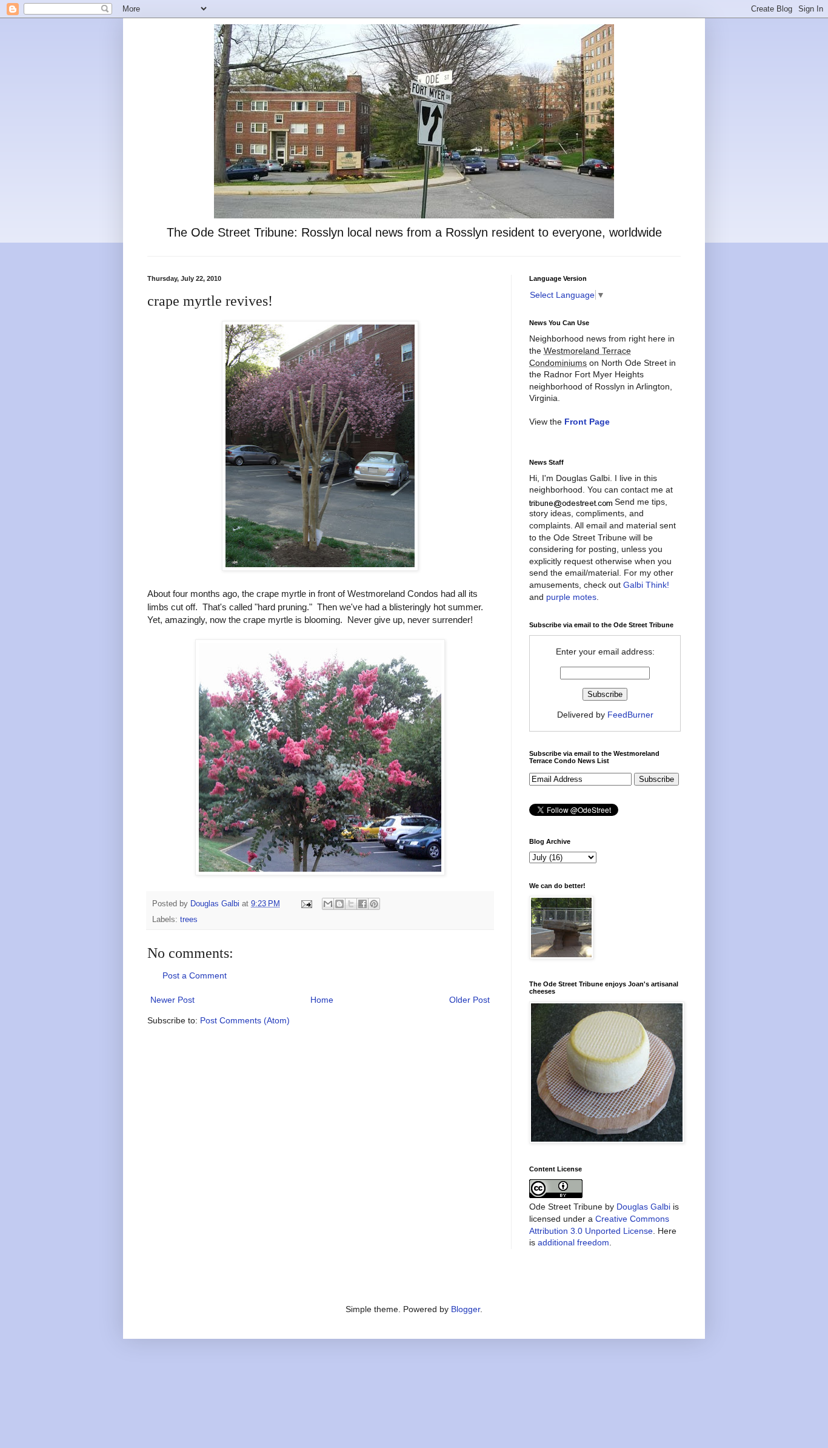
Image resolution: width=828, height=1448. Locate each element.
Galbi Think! (646, 585)
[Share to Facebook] (362, 904)
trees (189, 919)
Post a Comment (194, 975)
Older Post (469, 1000)
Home (321, 1000)
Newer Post (172, 1000)
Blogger (465, 1309)
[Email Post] (306, 904)
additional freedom (573, 1242)
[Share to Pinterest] (374, 904)
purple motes (571, 597)
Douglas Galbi (643, 1206)
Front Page (587, 421)
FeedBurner (630, 714)
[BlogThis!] (339, 904)
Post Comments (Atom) (245, 1020)
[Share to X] (351, 904)
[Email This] (328, 904)
